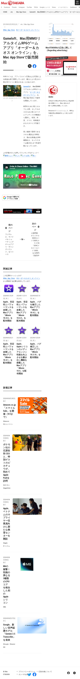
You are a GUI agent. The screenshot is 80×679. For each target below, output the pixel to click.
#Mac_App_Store (9, 30)
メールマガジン (63, 7)
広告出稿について (45, 672)
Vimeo (54, 7)
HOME (5, 12)
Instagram (22, 7)
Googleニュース (45, 7)
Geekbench (73, 7)
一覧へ (22, 239)
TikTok (36, 7)
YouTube (29, 7)
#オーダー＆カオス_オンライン (28, 30)
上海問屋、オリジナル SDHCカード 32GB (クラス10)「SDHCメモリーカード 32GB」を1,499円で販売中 (35, 239)
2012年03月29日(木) (10, 24)
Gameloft (26, 87)
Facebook (7, 7)
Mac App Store (21, 12)
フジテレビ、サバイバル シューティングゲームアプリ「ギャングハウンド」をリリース (9, 239)
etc (12, 12)
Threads (14, 7)
